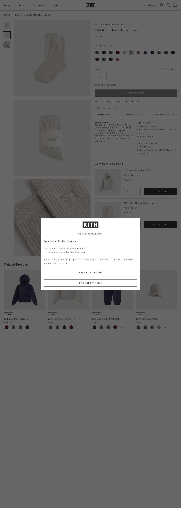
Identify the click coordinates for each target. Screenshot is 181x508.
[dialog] (90, 254)
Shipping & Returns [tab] (165, 114)
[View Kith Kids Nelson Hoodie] (108, 182)
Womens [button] (39, 5)
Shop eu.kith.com (90, 272)
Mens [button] (22, 5)
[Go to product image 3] (7, 44)
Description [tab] (102, 114)
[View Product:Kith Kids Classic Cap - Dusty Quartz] (159, 327)
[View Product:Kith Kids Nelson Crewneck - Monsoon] (57, 327)
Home (7, 15)
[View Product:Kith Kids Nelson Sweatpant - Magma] (115, 327)
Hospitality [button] (147, 5)
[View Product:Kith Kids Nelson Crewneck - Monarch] (64, 327)
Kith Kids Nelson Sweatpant (139, 203)
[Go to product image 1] (7, 25)
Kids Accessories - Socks (37, 15)
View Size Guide (167, 69)
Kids (17, 15)
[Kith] (90, 5)
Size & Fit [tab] (131, 114)
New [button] (7, 5)
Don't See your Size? (105, 85)
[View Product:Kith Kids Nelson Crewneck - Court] (50, 327)
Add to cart (160, 191)
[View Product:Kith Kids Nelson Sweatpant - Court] (101, 327)
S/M (101, 76)
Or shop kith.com (90, 282)
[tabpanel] (136, 138)
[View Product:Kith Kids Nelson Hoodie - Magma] (6, 327)
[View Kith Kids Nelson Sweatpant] (108, 215)
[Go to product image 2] (7, 35)
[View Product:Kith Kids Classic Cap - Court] (138, 327)
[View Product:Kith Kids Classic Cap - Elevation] (152, 327)
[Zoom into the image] (52, 58)
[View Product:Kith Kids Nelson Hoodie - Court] (20, 327)
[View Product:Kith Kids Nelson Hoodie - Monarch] (27, 327)
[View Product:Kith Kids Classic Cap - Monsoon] (145, 327)
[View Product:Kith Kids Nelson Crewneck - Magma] (71, 327)
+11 (33, 327)
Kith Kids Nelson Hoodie (137, 170)
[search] (168, 5)
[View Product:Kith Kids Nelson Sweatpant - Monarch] (94, 327)
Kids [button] (56, 5)
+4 (165, 327)
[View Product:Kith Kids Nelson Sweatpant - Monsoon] (108, 327)
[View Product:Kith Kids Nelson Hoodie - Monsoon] (13, 327)
